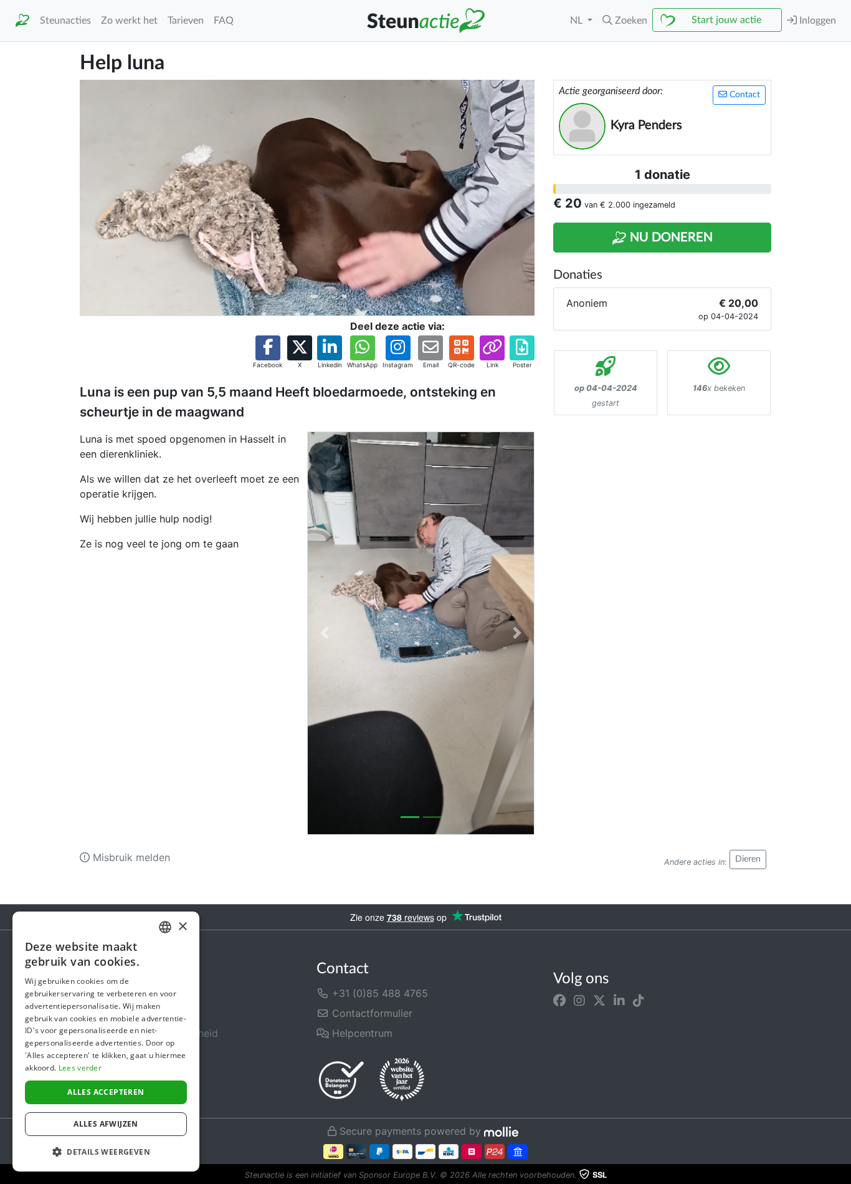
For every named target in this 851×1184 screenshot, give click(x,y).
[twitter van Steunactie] (599, 1000)
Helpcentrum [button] (360, 1033)
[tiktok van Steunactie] (638, 1000)
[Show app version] (842, 1175)
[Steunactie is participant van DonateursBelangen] (341, 1079)
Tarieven (186, 21)
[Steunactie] (22, 21)
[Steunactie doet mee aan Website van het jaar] (401, 1080)
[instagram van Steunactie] (579, 1000)
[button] (624, 20)
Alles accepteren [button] (105, 1092)
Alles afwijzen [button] (106, 1124)
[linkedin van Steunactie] (619, 1000)
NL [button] (577, 21)
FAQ (224, 21)
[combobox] (165, 927)
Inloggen (816, 21)
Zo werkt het (129, 21)
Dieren (748, 859)
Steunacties (65, 21)
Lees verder (80, 1067)
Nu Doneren (670, 237)
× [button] (182, 926)
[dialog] (105, 1042)
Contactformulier (370, 1013)
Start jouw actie (726, 20)
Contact (743, 94)
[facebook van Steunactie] (559, 1000)
